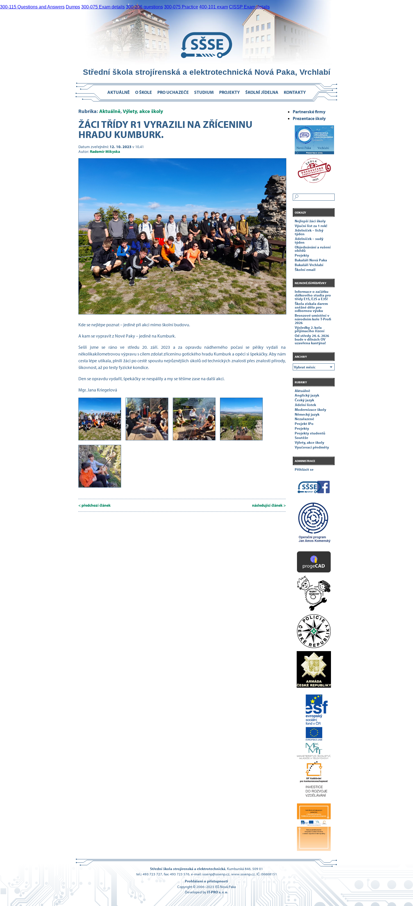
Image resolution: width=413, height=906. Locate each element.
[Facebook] (314, 488)
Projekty (229, 92)
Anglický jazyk (307, 395)
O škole (143, 92)
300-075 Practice (181, 6)
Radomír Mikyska (105, 151)
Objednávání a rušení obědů (313, 249)
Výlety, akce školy (143, 111)
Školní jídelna (261, 92)
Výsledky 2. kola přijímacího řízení (309, 329)
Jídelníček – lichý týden (309, 232)
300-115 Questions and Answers (32, 6)
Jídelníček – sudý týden (309, 240)
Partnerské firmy (309, 111)
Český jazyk (304, 400)
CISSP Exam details (249, 6)
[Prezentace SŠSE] (314, 138)
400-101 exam (213, 6)
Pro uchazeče (173, 92)
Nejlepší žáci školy (310, 221)
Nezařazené (304, 418)
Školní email (305, 269)
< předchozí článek (94, 505)
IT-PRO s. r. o (217, 892)
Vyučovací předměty (312, 447)
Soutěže (301, 437)
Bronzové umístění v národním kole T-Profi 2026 (313, 319)
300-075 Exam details (103, 6)
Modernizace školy (310, 409)
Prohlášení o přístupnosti (206, 881)
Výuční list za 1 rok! (311, 225)
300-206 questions (144, 6)
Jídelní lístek (305, 404)
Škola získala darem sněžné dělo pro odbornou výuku (311, 307)
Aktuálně (118, 92)
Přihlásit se (304, 469)
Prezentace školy (309, 118)
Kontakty (295, 92)
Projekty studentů (310, 433)
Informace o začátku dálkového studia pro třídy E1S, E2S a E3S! (313, 295)
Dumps (73, 6)
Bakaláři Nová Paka (311, 260)
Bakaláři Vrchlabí (309, 264)
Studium (204, 92)
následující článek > (269, 505)
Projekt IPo (304, 423)
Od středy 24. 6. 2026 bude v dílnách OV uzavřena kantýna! (312, 339)
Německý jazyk (307, 414)
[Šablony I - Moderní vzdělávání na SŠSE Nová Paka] (314, 525)
